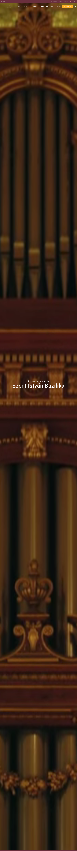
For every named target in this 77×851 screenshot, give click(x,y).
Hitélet (19, 6)
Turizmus (34, 6)
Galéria (41, 6)
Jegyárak (58, 6)
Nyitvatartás (54, 1)
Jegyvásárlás (67, 6)
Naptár (61, 1)
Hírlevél (66, 1)
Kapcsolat (49, 6)
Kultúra (26, 6)
